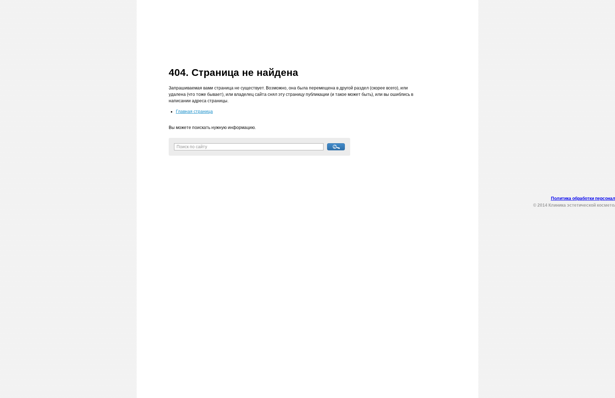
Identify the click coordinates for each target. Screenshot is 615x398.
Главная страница (194, 111)
